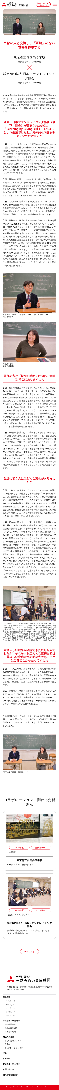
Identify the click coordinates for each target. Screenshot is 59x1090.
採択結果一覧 (10, 1024)
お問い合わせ (8, 1069)
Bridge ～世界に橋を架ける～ (20, 864)
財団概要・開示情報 (11, 1064)
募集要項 (6, 997)
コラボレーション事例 (14, 1048)
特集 (5, 1053)
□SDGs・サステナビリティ (18, 915)
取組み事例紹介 (11, 1028)
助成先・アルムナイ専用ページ (43, 4)
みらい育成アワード (13, 1041)
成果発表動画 (10, 1032)
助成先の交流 (8, 1037)
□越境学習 (12, 852)
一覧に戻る (29, 951)
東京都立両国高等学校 (29, 860)
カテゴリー (41, 847)
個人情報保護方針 (10, 1075)
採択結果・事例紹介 (11, 1020)
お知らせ (6, 1058)
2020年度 (19, 847)
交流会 (7, 1044)
